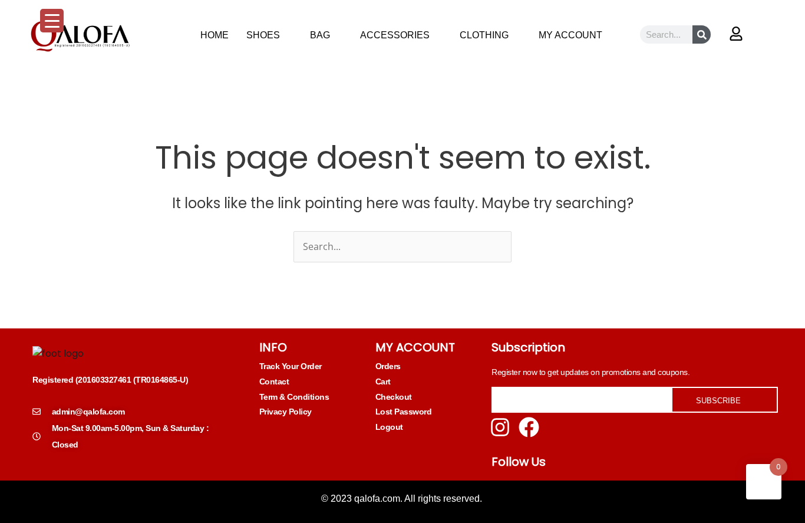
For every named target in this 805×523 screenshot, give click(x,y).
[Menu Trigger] (52, 20)
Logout (389, 427)
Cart (383, 381)
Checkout (393, 397)
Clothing (484, 35)
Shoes (263, 35)
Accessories (395, 35)
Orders (388, 366)
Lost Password (403, 411)
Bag (320, 35)
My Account (570, 35)
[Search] (701, 34)
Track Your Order (290, 366)
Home (214, 35)
